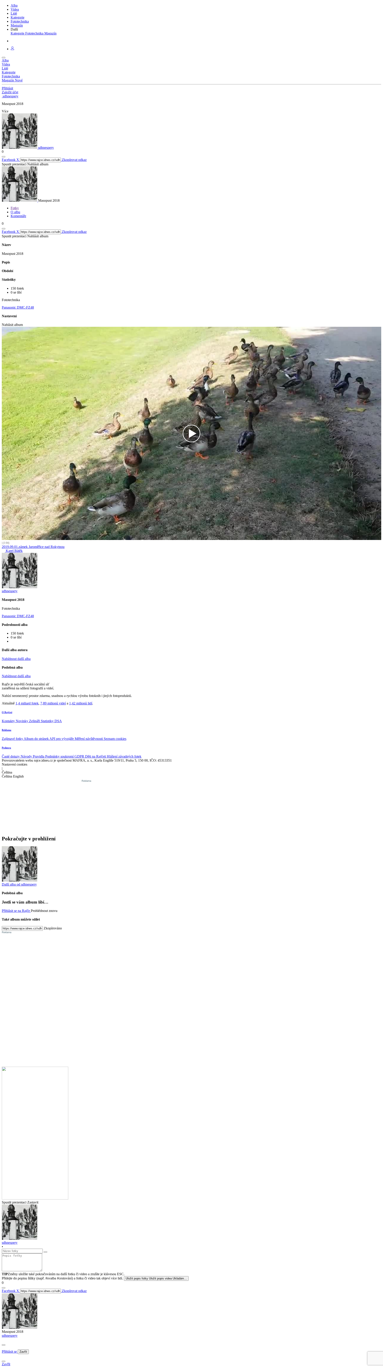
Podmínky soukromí (59, 756)
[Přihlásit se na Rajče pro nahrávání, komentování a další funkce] (12, 49)
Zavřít (23, 1351)
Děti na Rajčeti (96, 756)
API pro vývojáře (62, 739)
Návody (27, 756)
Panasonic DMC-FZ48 (18, 307)
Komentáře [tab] (18, 216)
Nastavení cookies (14, 764)
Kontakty (9, 721)
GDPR (79, 756)
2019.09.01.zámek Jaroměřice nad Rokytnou (33, 547)
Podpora (6, 747)
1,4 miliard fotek (27, 703)
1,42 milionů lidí (80, 703)
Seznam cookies (115, 739)
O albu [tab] (15, 212)
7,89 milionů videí (53, 703)
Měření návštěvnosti (89, 739)
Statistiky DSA (51, 721)
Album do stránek (36, 739)
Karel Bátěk (14, 551)
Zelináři (35, 721)
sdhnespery (10, 1335)
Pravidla (39, 756)
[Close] (3, 1345)
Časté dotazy (11, 756)
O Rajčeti (7, 712)
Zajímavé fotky (13, 739)
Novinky (22, 721)
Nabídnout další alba (16, 659)
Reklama (6, 730)
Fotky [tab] (15, 208)
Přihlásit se (10, 1351)
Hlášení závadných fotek (124, 756)
